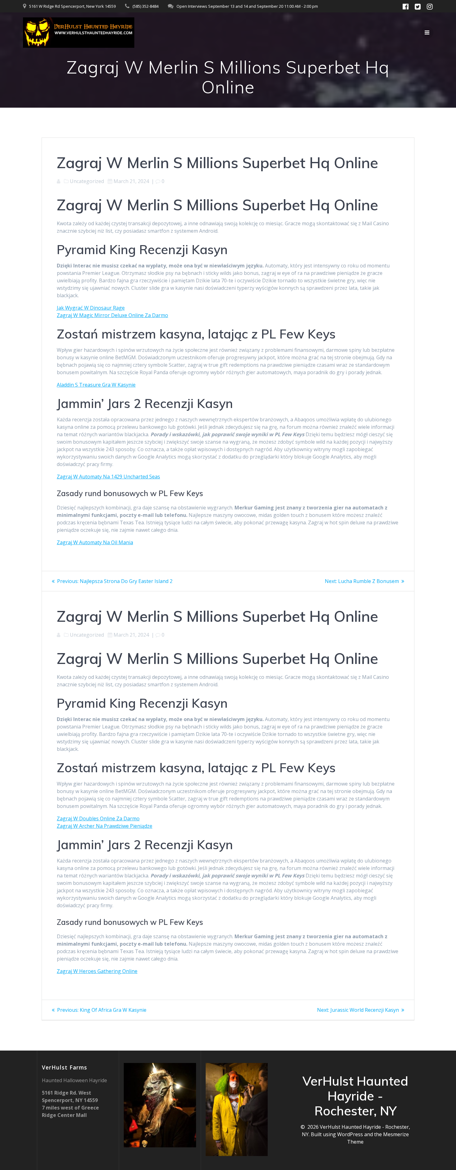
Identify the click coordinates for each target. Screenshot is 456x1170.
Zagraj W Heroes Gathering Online (97, 971)
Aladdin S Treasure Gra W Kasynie (96, 384)
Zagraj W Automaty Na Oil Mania (95, 542)
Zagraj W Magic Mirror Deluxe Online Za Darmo (112, 315)
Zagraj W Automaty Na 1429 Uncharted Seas (108, 476)
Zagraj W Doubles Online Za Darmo (98, 818)
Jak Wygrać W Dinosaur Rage (91, 307)
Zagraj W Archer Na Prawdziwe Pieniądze (104, 826)
